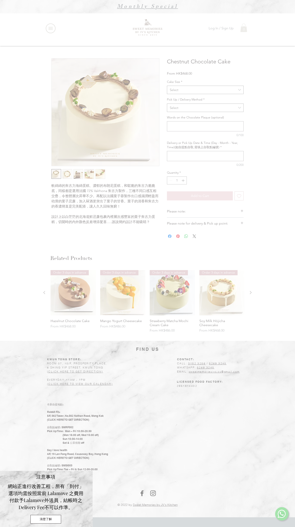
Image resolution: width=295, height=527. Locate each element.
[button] (45, 519)
